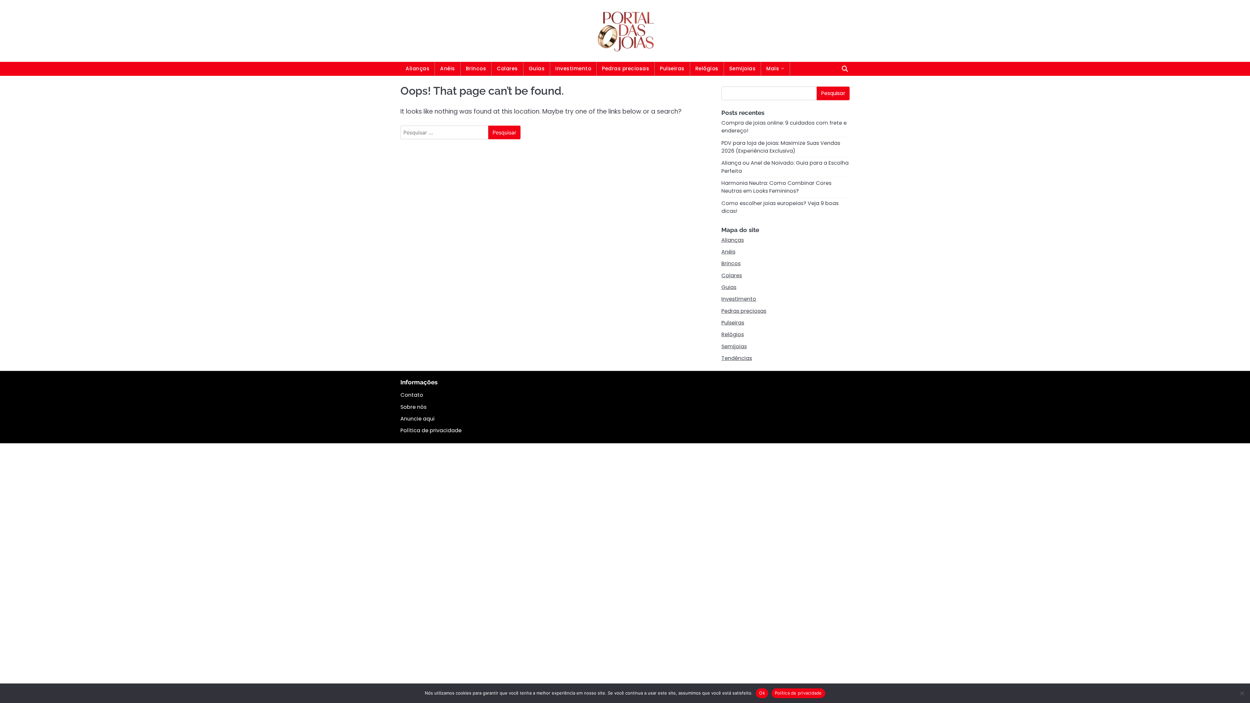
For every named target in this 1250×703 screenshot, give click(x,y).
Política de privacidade (431, 430)
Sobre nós (413, 407)
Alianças (417, 68)
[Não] (1242, 693)
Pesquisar (833, 93)
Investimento (573, 68)
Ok (762, 693)
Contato (411, 395)
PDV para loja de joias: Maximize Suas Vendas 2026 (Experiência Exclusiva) (780, 147)
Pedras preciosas (625, 68)
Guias (537, 68)
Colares (507, 68)
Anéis (447, 68)
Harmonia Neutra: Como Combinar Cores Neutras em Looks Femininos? (776, 187)
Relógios (706, 68)
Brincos (476, 68)
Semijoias (742, 68)
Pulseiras (672, 68)
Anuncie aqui (417, 418)
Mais (772, 68)
